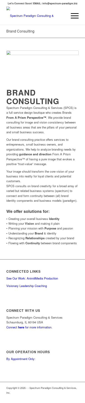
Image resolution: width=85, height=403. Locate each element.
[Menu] (72, 16)
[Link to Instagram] (75, 397)
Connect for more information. (29, 327)
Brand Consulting (20, 31)
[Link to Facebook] (68, 397)
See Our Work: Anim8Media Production (32, 278)
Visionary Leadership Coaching (26, 286)
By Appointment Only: (20, 359)
